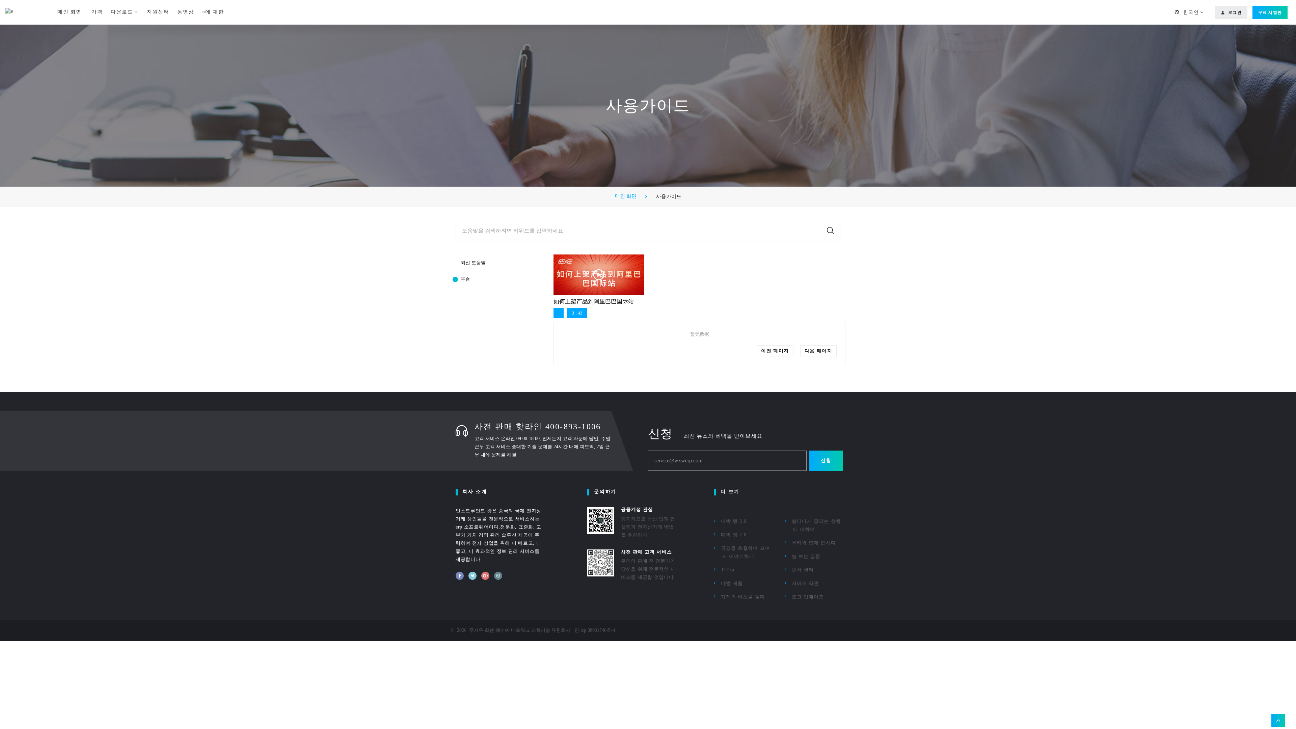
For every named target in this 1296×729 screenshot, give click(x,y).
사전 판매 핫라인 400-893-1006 (538, 426)
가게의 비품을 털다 (743, 596)
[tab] (494, 279)
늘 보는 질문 (806, 556)
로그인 (1235, 12)
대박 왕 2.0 (734, 534)
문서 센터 (803, 569)
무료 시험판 (1270, 12)
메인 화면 (70, 12)
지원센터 (158, 12)
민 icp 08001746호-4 (594, 630)
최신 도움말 (473, 262)
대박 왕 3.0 (734, 521)
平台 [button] (465, 279)
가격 (97, 12)
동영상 (185, 12)
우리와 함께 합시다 (814, 542)
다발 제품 (732, 583)
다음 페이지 (818, 350)
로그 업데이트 (808, 596)
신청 (826, 460)
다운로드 (122, 12)
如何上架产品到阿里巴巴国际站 (594, 301)
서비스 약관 (805, 583)
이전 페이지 (775, 350)
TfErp (727, 569)
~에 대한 (213, 12)
